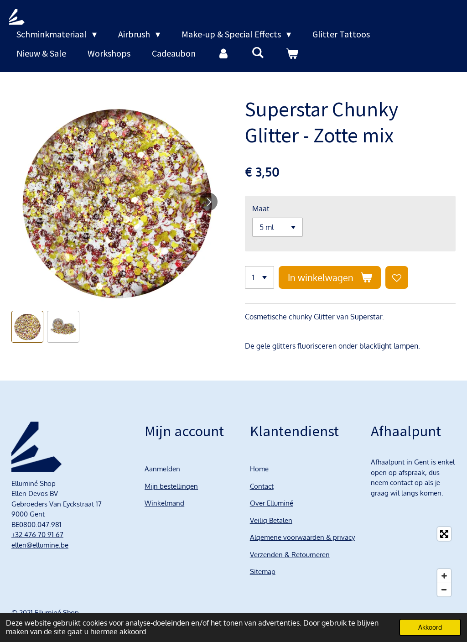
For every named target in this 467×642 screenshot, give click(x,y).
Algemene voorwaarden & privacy (302, 537)
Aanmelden (162, 469)
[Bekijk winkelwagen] (292, 53)
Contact (262, 486)
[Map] (413, 561)
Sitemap (262, 571)
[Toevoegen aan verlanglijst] (396, 277)
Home (259, 469)
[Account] (223, 53)
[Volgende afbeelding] (208, 202)
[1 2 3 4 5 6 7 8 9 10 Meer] (259, 277)
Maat (261, 208)
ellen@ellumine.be (39, 545)
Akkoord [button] (430, 627)
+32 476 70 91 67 (37, 534)
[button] (27, 327)
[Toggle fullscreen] (444, 534)
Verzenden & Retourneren (290, 554)
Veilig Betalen (271, 520)
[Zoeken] (257, 52)
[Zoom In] (444, 576)
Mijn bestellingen (171, 486)
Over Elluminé (271, 503)
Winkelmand (164, 503)
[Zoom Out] (444, 589)
